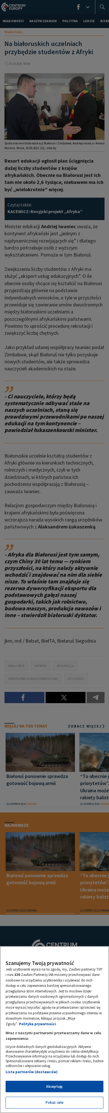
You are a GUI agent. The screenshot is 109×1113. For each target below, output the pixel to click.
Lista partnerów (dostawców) (32, 1072)
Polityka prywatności (37, 1024)
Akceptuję (54, 1086)
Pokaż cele (54, 1102)
